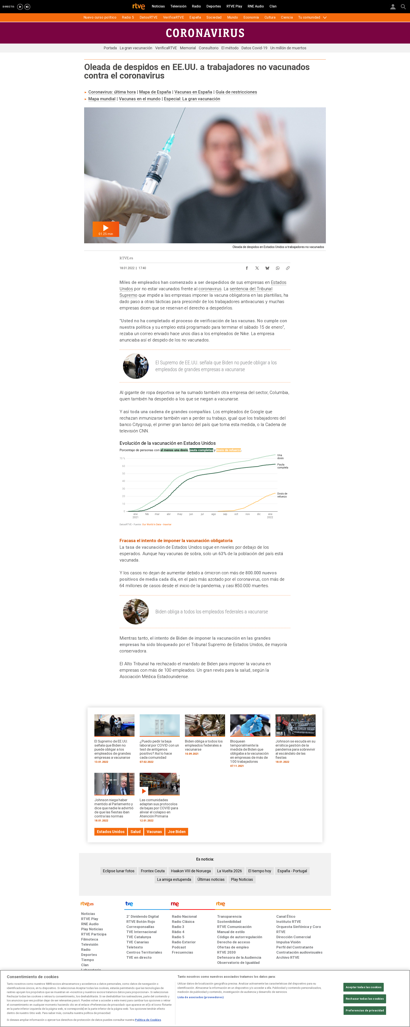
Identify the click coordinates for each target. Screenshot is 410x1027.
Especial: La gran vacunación (192, 98)
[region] (205, 998)
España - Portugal (292, 871)
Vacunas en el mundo (140, 98)
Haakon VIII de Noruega (191, 871)
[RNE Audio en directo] (27, 7)
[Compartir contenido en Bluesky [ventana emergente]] (267, 267)
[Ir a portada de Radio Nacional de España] (192, 905)
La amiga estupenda (174, 879)
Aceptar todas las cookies (363, 987)
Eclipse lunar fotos (119, 871)
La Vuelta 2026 (229, 871)
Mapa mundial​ (102, 98)
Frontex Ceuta (153, 871)
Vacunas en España (193, 92)
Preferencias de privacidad (365, 1010)
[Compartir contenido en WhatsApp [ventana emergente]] (277, 267)
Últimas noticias (211, 879)
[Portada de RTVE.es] (139, 7)
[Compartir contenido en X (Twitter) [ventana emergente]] (257, 267)
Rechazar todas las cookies (365, 998)
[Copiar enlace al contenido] (288, 267)
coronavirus (210, 288)
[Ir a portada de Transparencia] (273, 905)
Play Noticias (242, 879)
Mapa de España (155, 92)
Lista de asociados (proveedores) (200, 997)
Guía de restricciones (236, 92)
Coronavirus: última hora (112, 92)
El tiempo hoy (259, 871)
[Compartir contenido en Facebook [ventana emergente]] (247, 267)
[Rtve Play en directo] (20, 7)
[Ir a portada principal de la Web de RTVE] (101, 903)
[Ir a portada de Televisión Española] (147, 905)
